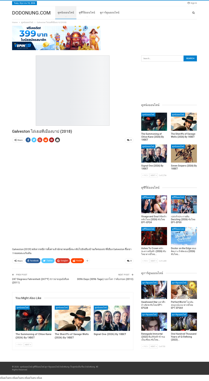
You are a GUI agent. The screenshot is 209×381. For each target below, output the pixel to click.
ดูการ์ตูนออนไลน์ (109, 12)
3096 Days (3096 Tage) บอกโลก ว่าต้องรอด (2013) (105, 279)
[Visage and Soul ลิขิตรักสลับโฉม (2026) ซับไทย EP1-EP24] (154, 204)
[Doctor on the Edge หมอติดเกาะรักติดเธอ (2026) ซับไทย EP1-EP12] (184, 236)
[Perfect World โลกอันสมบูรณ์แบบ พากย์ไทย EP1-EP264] (184, 290)
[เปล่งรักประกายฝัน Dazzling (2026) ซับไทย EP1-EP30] (184, 204)
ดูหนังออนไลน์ (66, 12)
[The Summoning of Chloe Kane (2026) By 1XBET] (34, 318)
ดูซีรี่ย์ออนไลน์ (87, 12)
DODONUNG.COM (31, 13)
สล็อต (39, 378)
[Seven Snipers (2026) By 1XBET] (184, 153)
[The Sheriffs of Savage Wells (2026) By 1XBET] (73, 318)
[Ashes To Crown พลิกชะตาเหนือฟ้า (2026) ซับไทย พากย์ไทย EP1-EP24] (154, 236)
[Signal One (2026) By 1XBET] (112, 318)
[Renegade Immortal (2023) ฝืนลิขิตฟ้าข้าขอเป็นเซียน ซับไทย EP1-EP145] (154, 322)
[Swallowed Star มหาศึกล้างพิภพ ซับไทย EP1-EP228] (154, 290)
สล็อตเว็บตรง (6, 378)
